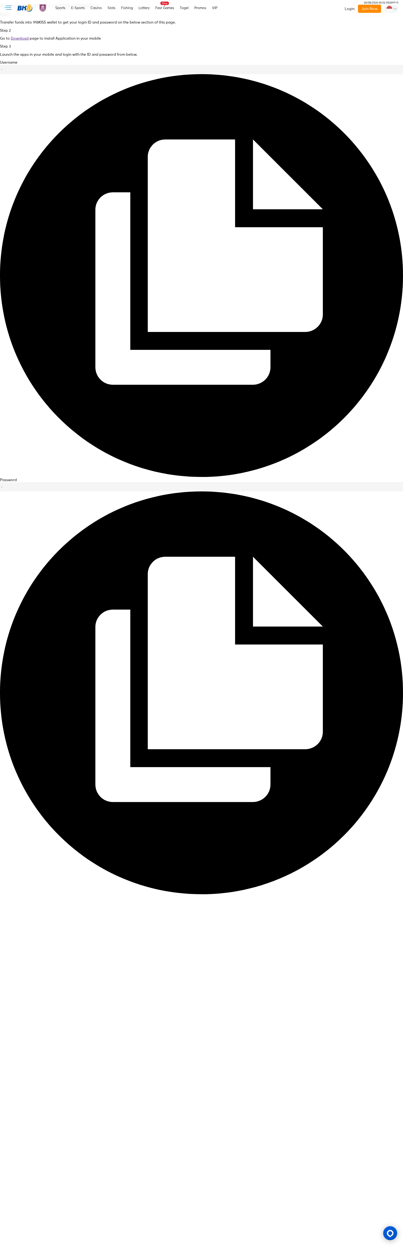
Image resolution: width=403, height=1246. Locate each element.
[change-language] (391, 9)
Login (349, 9)
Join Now (369, 9)
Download (20, 38)
